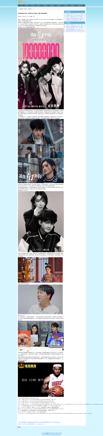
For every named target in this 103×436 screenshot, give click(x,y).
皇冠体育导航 (44, 434)
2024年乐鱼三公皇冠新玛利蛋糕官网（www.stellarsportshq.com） (33, 424)
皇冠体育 (48, 434)
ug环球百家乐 (23, 27)
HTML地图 (59, 433)
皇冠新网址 (30, 185)
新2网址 (59, 434)
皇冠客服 (56, 434)
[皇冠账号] (22, 3)
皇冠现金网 (52, 434)
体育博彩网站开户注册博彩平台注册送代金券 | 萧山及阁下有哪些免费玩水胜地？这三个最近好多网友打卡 (40, 422)
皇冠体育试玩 (22, 315)
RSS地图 (55, 433)
